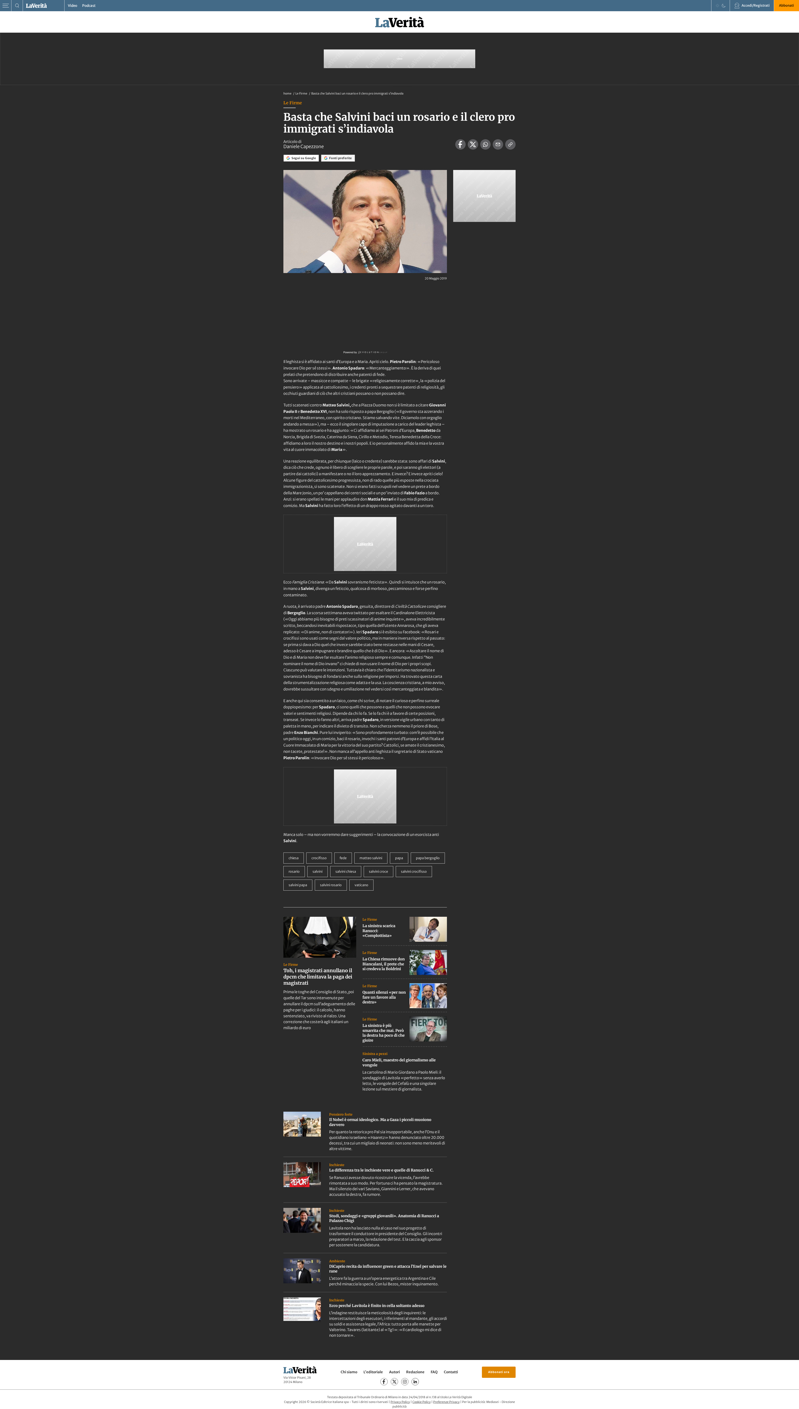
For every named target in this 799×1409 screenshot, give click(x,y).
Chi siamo (349, 1372)
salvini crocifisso (414, 871)
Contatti (451, 1372)
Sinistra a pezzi (374, 1054)
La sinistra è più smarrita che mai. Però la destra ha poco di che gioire (383, 1032)
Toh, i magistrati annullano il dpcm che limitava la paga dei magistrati (317, 976)
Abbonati (786, 5)
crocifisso (319, 858)
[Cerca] (17, 5)
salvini (318, 871)
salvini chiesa (345, 871)
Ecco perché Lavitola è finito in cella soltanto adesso (376, 1305)
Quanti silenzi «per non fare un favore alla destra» (384, 997)
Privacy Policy (400, 1402)
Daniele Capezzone (303, 146)
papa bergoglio (428, 858)
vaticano (361, 885)
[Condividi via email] (498, 144)
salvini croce (378, 871)
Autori (394, 1372)
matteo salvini (371, 858)
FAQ (434, 1372)
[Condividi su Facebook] (460, 144)
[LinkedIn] (415, 1381)
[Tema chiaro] (717, 5)
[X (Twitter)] (394, 1381)
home (287, 93)
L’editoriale (373, 1372)
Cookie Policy (421, 1402)
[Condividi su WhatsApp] (485, 144)
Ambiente (337, 1261)
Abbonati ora (498, 1372)
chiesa (294, 858)
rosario (294, 871)
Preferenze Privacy (446, 1402)
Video (72, 5)
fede (343, 858)
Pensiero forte (340, 1114)
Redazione (415, 1372)
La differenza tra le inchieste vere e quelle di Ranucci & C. (381, 1170)
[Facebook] (384, 1381)
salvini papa (298, 885)
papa (399, 858)
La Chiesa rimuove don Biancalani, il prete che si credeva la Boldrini (383, 964)
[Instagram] (404, 1381)
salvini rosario (331, 885)
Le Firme (301, 93)
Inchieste (336, 1165)
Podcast (89, 5)
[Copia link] (510, 144)
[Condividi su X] (473, 144)
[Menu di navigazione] (5, 5)
